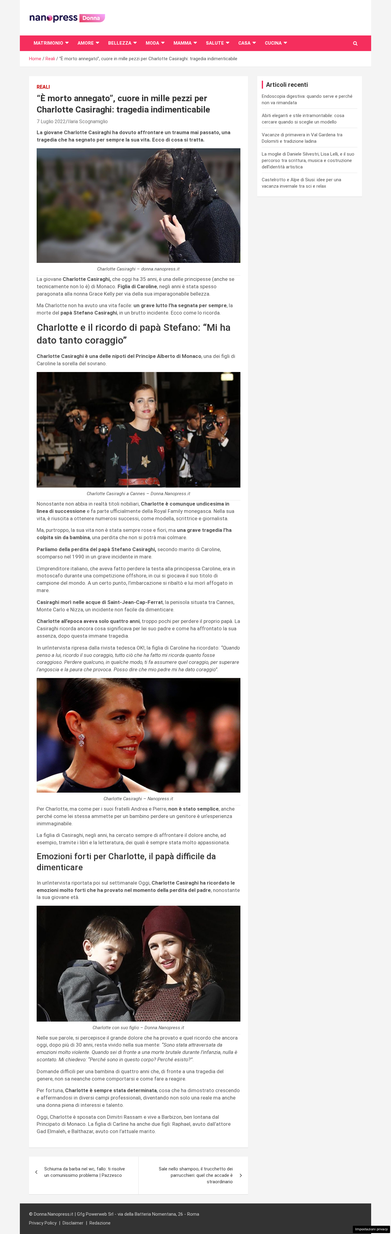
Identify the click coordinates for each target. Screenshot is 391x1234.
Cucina (273, 43)
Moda (152, 43)
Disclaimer (73, 1223)
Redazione (100, 1223)
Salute (215, 43)
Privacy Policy (43, 1223)
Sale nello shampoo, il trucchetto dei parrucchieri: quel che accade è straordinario (196, 1175)
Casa (244, 43)
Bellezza (119, 43)
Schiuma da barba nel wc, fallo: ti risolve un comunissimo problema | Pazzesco (84, 1172)
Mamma (183, 43)
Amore (86, 43)
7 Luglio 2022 (51, 121)
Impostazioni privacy (371, 1229)
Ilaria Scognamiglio (88, 121)
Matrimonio (48, 43)
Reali (43, 87)
